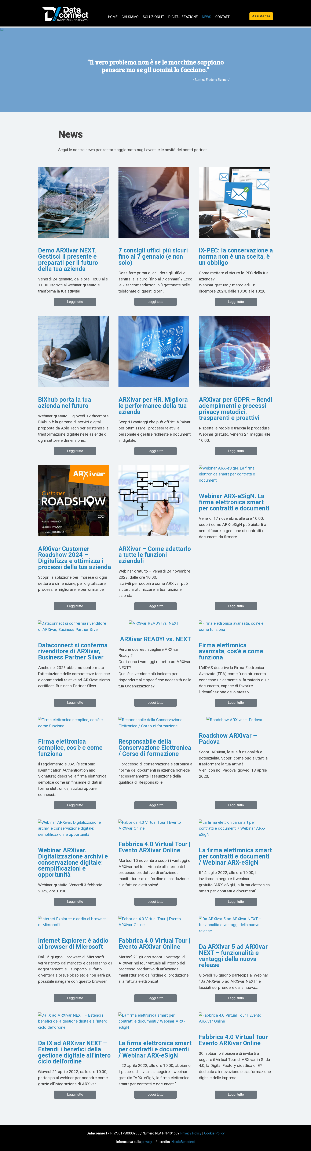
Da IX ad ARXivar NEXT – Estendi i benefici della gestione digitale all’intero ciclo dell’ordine (74, 1052)
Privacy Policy (190, 1133)
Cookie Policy (214, 1133)
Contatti (223, 17)
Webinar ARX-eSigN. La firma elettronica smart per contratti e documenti (234, 502)
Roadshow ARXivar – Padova (228, 738)
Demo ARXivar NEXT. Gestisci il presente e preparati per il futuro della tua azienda (68, 259)
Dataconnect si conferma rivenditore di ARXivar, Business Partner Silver (73, 651)
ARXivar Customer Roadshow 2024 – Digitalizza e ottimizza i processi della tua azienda (74, 558)
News (206, 17)
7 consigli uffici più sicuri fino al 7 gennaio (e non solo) (153, 256)
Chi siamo (130, 17)
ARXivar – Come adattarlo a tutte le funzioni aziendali (154, 555)
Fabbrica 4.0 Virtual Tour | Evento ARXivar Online (154, 847)
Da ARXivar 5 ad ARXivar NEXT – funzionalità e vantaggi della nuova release (233, 955)
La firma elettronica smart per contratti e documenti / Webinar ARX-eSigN (235, 856)
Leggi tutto (75, 302)
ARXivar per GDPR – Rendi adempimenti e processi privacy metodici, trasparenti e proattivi (235, 408)
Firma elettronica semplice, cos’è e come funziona (70, 747)
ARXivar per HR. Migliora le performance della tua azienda (153, 405)
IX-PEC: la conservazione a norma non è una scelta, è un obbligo (236, 256)
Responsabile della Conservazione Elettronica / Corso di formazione (154, 747)
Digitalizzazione (183, 17)
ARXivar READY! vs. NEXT (155, 639)
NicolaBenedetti (183, 1142)
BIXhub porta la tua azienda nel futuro (64, 402)
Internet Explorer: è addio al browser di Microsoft (73, 943)
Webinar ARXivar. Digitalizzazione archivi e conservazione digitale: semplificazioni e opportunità (73, 862)
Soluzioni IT (153, 17)
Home (112, 17)
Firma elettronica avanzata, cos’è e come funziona (231, 651)
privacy (147, 1142)
